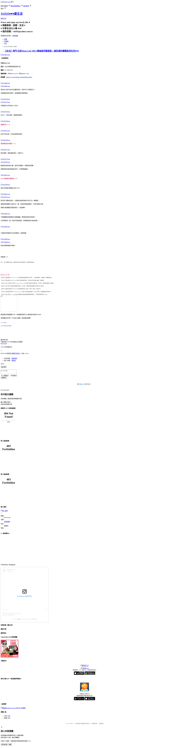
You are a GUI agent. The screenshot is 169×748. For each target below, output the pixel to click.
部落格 (6, 41)
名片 (5, 43)
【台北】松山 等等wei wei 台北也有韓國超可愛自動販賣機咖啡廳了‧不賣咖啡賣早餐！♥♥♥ (24, 294)
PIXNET (71, 723)
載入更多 (3, 367)
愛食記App (86, 668)
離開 (10, 744)
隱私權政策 (94, 723)
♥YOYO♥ (4, 343)
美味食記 (14, 358)
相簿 (5, 39)
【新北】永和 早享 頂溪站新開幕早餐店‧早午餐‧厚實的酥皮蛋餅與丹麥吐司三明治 (22, 286)
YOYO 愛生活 (4, 322)
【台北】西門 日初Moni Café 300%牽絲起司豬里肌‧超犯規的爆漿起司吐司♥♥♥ (41, 51)
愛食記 (14, 360)
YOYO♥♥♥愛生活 (12, 13)
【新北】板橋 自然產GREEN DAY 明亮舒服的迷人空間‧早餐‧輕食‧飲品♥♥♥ (21, 288)
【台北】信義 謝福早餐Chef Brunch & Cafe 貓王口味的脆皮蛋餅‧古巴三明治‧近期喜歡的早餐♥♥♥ (26, 291)
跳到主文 (3, 18)
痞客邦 (14, 353)
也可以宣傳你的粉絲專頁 (6, 325)
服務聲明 (101, 723)
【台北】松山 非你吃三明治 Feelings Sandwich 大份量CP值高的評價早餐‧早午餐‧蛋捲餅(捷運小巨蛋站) (27, 283)
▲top (2, 363)
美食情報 (15, 35)
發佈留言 (3, 377)
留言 (17, 353)
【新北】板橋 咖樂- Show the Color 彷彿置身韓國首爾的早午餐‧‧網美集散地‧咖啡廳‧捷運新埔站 (26, 277)
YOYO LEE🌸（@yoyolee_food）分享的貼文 (24, 619)
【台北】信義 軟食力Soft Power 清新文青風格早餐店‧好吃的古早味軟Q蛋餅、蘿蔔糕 (22, 280)
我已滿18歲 (4, 744)
